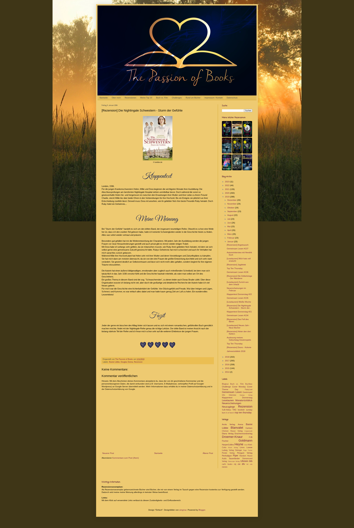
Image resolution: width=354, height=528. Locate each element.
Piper (235, 455)
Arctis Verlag (228, 424)
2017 (227, 361)
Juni (229, 223)
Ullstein (244, 461)
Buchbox (248, 384)
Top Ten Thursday (235, 268)
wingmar (183, 510)
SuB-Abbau (226, 410)
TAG (234, 410)
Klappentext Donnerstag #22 (239, 294)
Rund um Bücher (193, 98)
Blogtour (225, 384)
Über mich (116, 98)
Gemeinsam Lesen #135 (237, 298)
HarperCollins (228, 444)
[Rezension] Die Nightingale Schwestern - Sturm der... (239, 306)
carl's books (227, 464)
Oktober (231, 208)
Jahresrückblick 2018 (236, 351)
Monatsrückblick (243, 400)
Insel (246, 445)
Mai (229, 226)
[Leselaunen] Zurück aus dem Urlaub (237, 283)
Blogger (202, 510)
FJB (250, 437)
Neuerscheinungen (231, 403)
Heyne (239, 444)
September (232, 211)
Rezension (138, 362)
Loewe (249, 447)
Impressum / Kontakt (214, 98)
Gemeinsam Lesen (232, 392)
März (229, 234)
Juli (229, 219)
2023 (227, 182)
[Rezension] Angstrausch (237, 245)
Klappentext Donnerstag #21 (239, 312)
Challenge (226, 387)
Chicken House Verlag (232, 431)
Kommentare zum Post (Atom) (125, 458)
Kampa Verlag (246, 395)
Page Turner (248, 450)
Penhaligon (227, 456)
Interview (232, 395)
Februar (231, 238)
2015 (227, 368)
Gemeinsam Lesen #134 (237, 315)
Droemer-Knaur (232, 437)
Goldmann (245, 440)
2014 (227, 372)
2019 (227, 197)
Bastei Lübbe (114, 362)
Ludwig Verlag (228, 450)
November (232, 204)
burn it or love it (228, 413)
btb (250, 461)
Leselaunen (228, 400)
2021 (227, 189)
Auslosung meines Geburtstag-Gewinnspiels (239, 338)
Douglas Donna (127, 362)
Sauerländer (234, 458)
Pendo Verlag (228, 453)
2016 (227, 364)
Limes (242, 447)
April (229, 230)
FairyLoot (248, 390)
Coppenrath (248, 431)
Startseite (103, 98)
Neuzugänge (228, 406)
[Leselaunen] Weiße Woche (239, 302)
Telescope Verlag (234, 461)
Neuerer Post (108, 453)
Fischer (225, 441)
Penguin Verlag (244, 453)
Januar (230, 241)
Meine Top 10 (146, 98)
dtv (243, 464)
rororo (224, 467)
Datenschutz (232, 98)
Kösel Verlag (233, 447)
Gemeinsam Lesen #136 (237, 272)
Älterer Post (208, 453)
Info (223, 395)
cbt (239, 464)
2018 (227, 357)
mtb (251, 464)
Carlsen (249, 428)
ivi (247, 464)
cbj (235, 464)
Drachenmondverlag (243, 433)
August (230, 215)
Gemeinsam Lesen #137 (237, 248)
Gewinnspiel (247, 392)
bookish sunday (245, 410)
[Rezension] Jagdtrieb (236, 265)
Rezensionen (130, 98)
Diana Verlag (228, 433)
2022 (227, 185)
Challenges (177, 98)
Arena (240, 424)
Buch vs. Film (162, 98)
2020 (227, 193)
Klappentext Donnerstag (237, 397)
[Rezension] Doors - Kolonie (239, 347)
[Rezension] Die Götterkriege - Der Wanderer (239, 277)
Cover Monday (239, 387)
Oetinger (238, 450)
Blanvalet (237, 427)
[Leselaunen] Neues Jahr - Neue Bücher (238, 326)
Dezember (232, 200)
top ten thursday (243, 412)
